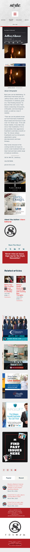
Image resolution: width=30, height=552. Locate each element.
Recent (21, 478)
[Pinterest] (17, 43)
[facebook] (5, 534)
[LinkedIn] (13, 43)
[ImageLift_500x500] (15, 403)
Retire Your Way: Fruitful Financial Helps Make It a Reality (8, 288)
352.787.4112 (15, 514)
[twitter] (13, 534)
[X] (9, 43)
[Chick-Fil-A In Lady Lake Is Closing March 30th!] (4, 495)
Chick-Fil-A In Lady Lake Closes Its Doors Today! (15, 503)
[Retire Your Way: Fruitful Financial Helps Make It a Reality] (9, 279)
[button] (5, 288)
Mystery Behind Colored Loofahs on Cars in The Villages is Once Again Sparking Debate (15, 486)
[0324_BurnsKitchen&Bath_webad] (15, 345)
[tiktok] (20, 534)
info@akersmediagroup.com (16, 515)
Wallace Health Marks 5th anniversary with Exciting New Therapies (21, 290)
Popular (8, 478)
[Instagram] (7, 470)
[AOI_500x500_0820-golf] (17, 194)
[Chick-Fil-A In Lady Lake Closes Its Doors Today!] (4, 503)
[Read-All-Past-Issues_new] (15, 432)
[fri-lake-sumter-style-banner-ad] (15, 316)
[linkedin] (24, 534)
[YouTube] (15, 470)
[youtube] (16, 534)
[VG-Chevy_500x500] (16, 171)
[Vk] (23, 249)
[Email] (21, 43)
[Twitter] (11, 470)
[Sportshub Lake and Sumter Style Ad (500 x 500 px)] (15, 374)
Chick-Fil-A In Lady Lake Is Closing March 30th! (16, 495)
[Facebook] (4, 43)
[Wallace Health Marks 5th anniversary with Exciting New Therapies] (21, 279)
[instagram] (9, 534)
